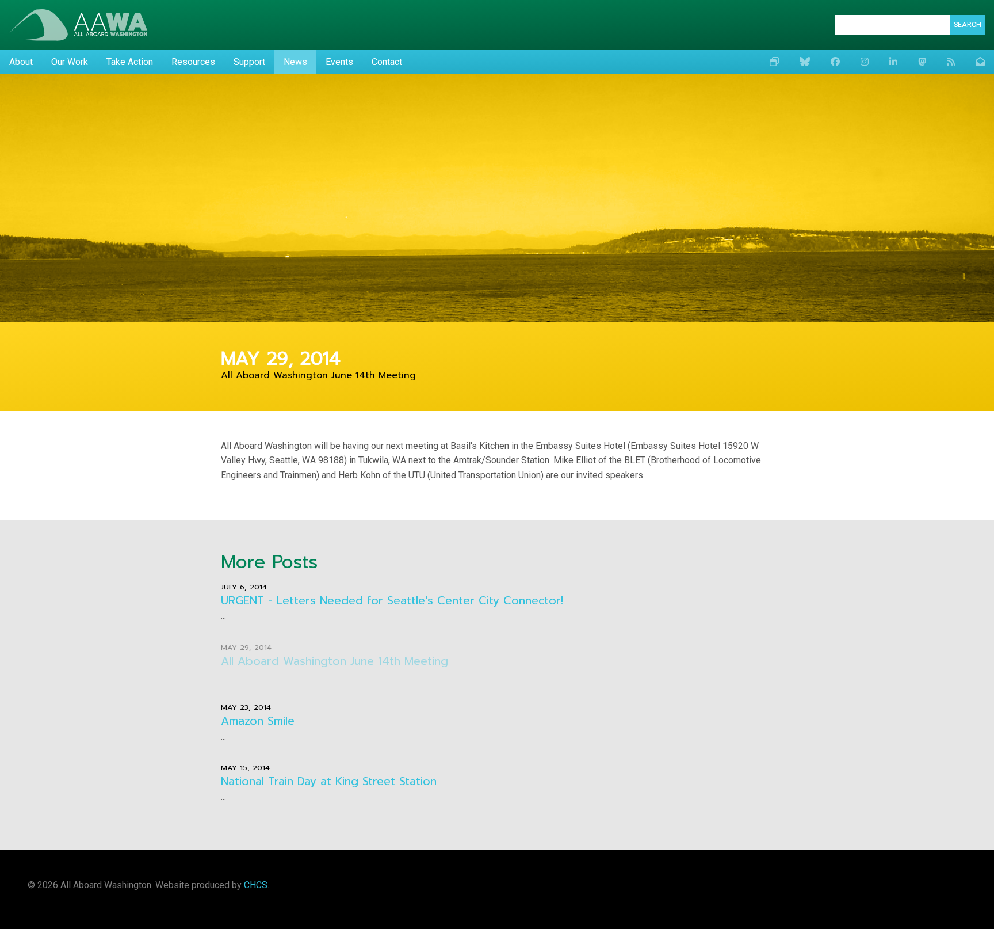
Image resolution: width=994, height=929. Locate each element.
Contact (387, 61)
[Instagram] (864, 62)
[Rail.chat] (922, 62)
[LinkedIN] (893, 62)
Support (249, 61)
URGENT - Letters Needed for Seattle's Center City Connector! (392, 600)
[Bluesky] (804, 62)
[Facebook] (835, 62)
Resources (193, 61)
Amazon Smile (258, 721)
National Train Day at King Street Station (329, 781)
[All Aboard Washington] (78, 25)
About (21, 61)
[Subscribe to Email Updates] (980, 62)
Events (339, 61)
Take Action (129, 61)
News (295, 61)
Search (967, 24)
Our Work (69, 61)
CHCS (255, 884)
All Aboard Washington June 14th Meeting (334, 661)
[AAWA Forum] (774, 62)
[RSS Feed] (951, 62)
